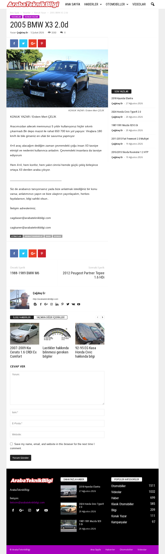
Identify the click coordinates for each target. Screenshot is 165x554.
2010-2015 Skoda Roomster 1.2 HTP (129, 152)
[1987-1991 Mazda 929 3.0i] (69, 526)
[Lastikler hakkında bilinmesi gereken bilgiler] (57, 334)
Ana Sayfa (72, 4)
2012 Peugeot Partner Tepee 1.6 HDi (83, 275)
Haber (115, 498)
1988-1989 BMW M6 (24, 273)
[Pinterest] (62, 304)
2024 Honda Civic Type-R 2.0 (126, 111)
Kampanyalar (119, 522)
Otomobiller (115, 4)
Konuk (57, 236)
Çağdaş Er (22, 32)
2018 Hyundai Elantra (122, 98)
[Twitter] (68, 304)
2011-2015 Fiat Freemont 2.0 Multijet (130, 138)
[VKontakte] (73, 304)
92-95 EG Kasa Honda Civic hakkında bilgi (85, 352)
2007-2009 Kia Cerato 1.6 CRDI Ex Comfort (23, 352)
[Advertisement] (133, 61)
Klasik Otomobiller (122, 504)
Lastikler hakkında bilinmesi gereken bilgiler (56, 352)
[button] (152, 4)
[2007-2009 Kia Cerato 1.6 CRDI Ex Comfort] (24, 334)
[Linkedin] (57, 304)
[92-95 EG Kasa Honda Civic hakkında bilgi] (89, 334)
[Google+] (46, 304)
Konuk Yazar (40, 12)
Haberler (91, 4)
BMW (48, 236)
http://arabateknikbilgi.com (45, 299)
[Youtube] (78, 304)
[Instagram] (52, 304)
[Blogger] (35, 304)
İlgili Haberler (22, 317)
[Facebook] (41, 304)
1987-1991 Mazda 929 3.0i (124, 125)
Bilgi (114, 510)
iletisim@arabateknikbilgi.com (27, 502)
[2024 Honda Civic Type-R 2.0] (69, 509)
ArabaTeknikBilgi (33, 236)
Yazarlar (26, 12)
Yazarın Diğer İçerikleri (50, 317)
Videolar (139, 4)
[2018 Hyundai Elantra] (69, 491)
